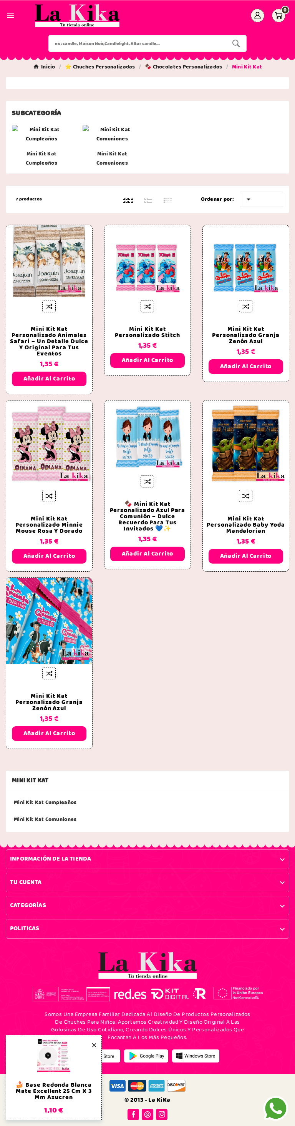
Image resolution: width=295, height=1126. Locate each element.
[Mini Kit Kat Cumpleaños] (41, 134)
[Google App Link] (146, 1055)
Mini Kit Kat (30, 780)
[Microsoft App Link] (195, 1055)
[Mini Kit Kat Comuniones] (112, 134)
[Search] (236, 43)
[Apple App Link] (98, 1055)
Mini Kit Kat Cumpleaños (41, 158)
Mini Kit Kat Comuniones (112, 158)
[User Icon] (257, 15)
